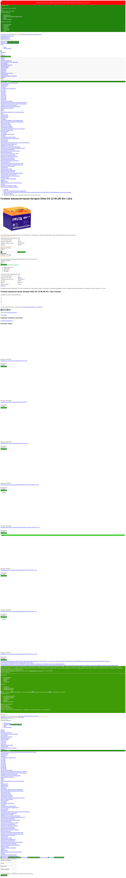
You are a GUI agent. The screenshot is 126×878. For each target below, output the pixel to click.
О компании (7, 24)
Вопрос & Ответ (8, 701)
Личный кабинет (9, 688)
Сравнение (10, 43)
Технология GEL (8, 192)
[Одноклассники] (3, 310)
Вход (5, 18)
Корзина (6, 686)
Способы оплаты (9, 697)
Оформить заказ (9, 689)
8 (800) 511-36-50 (5, 38)
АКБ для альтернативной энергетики (15, 191)
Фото (5, 680)
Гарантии (6, 28)
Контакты (6, 30)
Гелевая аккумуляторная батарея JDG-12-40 (14, 360)
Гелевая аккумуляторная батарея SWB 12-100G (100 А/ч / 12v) (19, 570)
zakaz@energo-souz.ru (7, 36)
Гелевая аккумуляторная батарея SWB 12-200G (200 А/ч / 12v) (19, 654)
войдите (40, 307)
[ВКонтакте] (1, 310)
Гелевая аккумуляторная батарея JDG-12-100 (14, 443)
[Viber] (7, 310)
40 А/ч (20, 277)
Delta (5, 315)
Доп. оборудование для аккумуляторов (59, 192)
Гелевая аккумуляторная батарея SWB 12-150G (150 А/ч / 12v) (19, 611)
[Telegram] (5, 310)
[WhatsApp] (9, 310)
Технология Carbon (29, 192)
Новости (6, 679)
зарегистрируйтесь (29, 307)
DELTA (2, 320)
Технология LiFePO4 (41, 192)
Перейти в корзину (13, 264)
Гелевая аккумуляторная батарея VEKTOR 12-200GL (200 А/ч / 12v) (20, 527)
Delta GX (10, 320)
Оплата (6, 27)
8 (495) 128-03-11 (5, 37)
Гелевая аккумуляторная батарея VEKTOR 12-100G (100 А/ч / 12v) (20, 484)
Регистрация (7, 19)
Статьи (6, 700)
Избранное (10, 41)
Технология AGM (18, 192)
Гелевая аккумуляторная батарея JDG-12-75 (14, 402)
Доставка (6, 25)
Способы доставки (9, 696)
